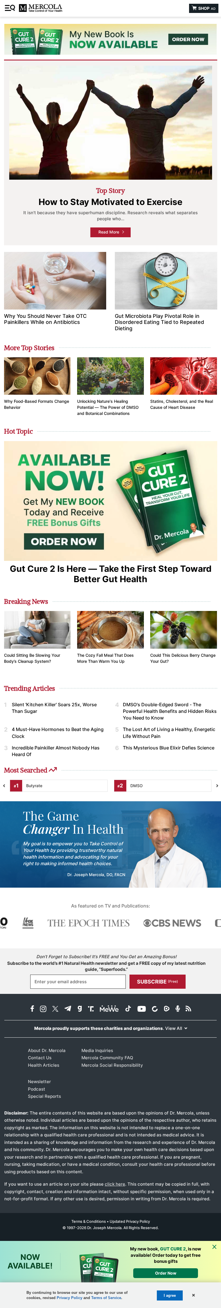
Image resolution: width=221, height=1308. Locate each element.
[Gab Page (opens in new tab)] (79, 1009)
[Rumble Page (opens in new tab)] (166, 1009)
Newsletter (39, 1081)
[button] (193, 1295)
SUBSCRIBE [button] (157, 982)
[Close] (214, 1247)
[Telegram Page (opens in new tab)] (68, 1009)
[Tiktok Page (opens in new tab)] (128, 1009)
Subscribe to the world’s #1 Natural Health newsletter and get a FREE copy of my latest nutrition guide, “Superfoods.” (106, 966)
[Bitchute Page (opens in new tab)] (154, 1009)
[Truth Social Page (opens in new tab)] (90, 1009)
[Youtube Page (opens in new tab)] (141, 1009)
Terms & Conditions (88, 1221)
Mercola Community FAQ (107, 1057)
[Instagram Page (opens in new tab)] (43, 1009)
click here (115, 1184)
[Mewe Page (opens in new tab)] (109, 1009)
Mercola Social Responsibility (112, 1065)
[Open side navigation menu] (10, 8)
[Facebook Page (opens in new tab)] (32, 1009)
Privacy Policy (69, 1298)
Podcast (36, 1089)
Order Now (165, 1273)
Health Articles (43, 1065)
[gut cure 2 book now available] (110, 39)
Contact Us (40, 1057)
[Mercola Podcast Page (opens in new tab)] (177, 1009)
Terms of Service (106, 1298)
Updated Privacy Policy (130, 1221)
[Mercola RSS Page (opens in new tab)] (188, 1009)
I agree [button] (170, 1295)
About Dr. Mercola (47, 1050)
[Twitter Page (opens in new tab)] (55, 1009)
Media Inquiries (97, 1050)
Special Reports (44, 1096)
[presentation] (217, 786)
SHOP (206, 8)
